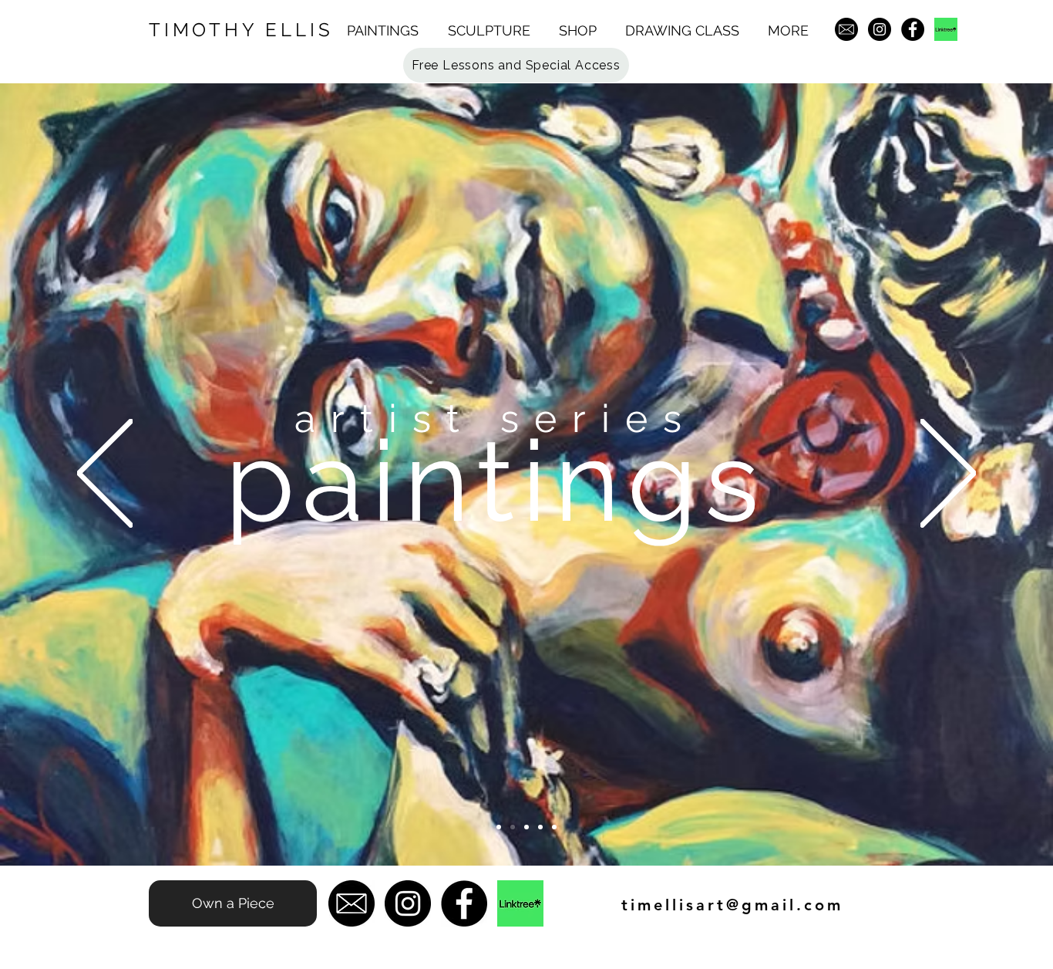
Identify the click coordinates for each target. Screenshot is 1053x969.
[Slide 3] (554, 827)
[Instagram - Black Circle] (879, 29)
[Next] (948, 474)
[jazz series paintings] (498, 827)
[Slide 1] (512, 827)
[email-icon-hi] (846, 29)
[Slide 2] (540, 827)
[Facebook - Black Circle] (912, 29)
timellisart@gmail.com (732, 905)
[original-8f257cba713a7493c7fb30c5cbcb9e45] (945, 29)
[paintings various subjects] (526, 827)
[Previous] (105, 474)
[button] (389, 30)
